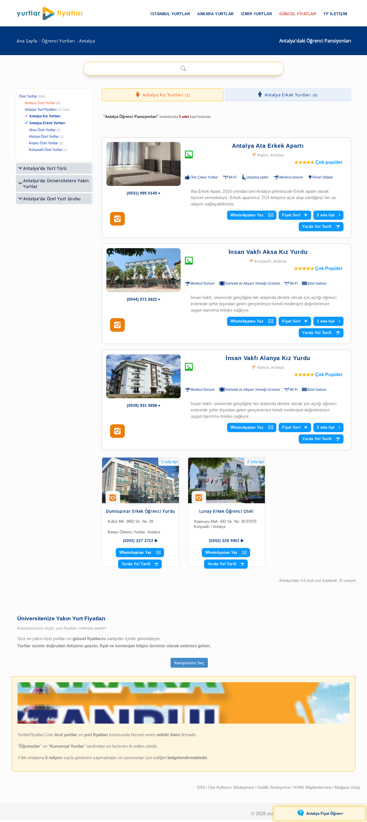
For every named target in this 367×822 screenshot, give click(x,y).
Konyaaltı (263, 261)
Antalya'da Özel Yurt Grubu (52, 198)
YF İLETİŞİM (335, 14)
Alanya (263, 368)
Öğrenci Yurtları (58, 41)
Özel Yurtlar (28, 96)
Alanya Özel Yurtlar (44, 137)
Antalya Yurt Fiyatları (47, 110)
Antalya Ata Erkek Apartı (268, 146)
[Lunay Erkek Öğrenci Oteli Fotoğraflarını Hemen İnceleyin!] (199, 500)
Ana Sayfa (27, 41)
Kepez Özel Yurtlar (43, 143)
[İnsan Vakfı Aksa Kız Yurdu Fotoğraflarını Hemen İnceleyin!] (117, 325)
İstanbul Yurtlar (170, 14)
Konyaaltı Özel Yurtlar (46, 150)
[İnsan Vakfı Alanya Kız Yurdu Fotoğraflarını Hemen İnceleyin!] (117, 431)
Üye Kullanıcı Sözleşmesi (231, 787)
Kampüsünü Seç (189, 662)
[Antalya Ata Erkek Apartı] (143, 164)
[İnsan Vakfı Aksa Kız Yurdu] (143, 270)
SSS (201, 787)
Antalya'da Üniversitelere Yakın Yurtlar (56, 183)
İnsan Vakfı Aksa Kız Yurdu (268, 252)
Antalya (87, 41)
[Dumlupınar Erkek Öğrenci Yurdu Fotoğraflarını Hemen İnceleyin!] (113, 500)
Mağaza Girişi (347, 787)
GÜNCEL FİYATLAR (297, 14)
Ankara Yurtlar (215, 14)
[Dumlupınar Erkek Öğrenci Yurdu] (140, 480)
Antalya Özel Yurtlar (40, 103)
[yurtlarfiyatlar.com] (53, 13)
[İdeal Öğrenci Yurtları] (183, 722)
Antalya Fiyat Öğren (324, 813)
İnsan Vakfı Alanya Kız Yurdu (268, 358)
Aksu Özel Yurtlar (42, 130)
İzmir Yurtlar (256, 14)
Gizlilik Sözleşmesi (274, 787)
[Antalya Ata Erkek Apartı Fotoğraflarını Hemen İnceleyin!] (117, 219)
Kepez (263, 155)
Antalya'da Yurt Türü (45, 168)
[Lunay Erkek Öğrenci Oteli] (226, 480)
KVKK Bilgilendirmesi (313, 787)
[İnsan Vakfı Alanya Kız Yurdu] (143, 376)
